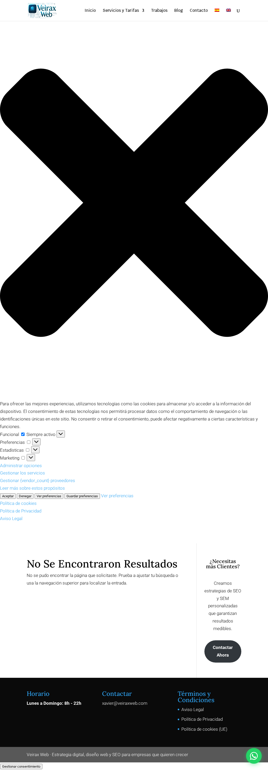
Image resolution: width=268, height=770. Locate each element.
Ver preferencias (49, 496)
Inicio (90, 11)
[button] (134, 204)
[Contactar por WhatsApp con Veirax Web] (254, 756)
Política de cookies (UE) (204, 729)
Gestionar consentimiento (21, 766)
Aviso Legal (11, 518)
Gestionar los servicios (22, 473)
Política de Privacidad (20, 511)
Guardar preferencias (82, 496)
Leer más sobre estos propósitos (32, 488)
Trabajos (159, 11)
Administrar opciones (21, 465)
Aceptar (8, 496)
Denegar (25, 496)
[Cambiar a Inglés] (228, 15)
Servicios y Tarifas (121, 11)
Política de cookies (18, 503)
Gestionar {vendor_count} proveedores (37, 480)
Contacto (199, 11)
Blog (178, 11)
